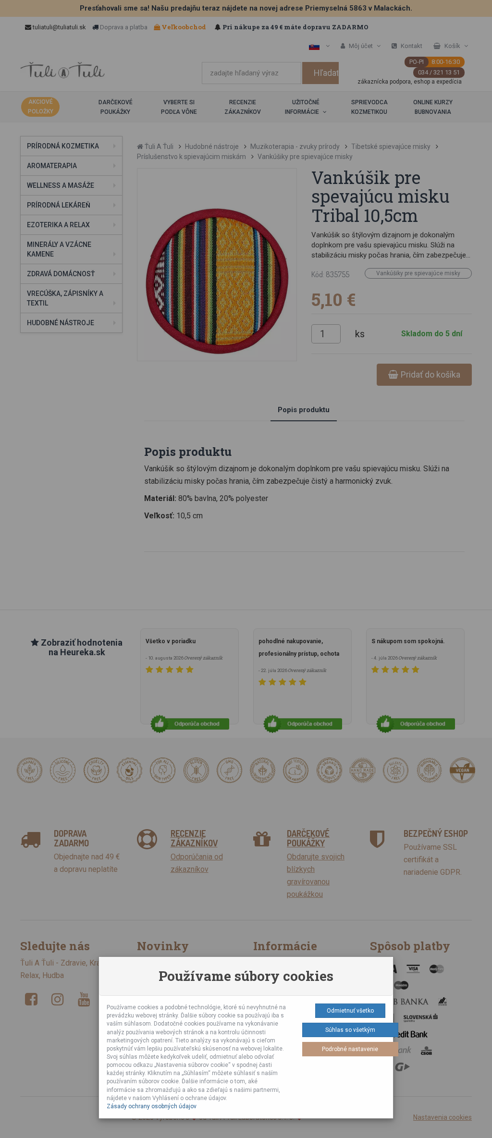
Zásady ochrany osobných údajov (152, 1106)
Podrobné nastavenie (350, 1049)
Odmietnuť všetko (350, 1010)
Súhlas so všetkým (350, 1030)
